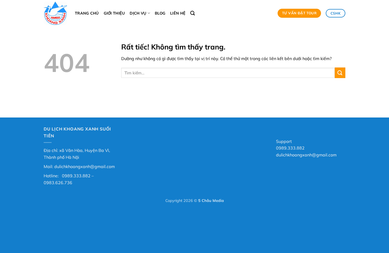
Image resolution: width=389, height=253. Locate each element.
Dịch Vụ (138, 13)
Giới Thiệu (114, 13)
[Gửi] (340, 72)
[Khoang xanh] (55, 13)
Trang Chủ (87, 13)
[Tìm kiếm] (192, 13)
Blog (160, 13)
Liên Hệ (178, 13)
